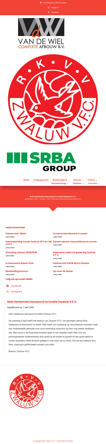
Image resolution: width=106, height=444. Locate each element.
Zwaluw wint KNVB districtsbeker (71, 263)
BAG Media (69, 441)
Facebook (16, 285)
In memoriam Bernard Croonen (70, 233)
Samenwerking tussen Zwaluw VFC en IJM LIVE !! (29, 243)
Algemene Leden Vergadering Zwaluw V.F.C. (74, 254)
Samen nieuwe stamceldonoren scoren (75, 241)
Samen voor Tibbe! (16, 233)
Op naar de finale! (63, 271)
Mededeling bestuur (17, 271)
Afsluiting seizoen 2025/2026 (21, 252)
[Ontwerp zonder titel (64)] (53, 54)
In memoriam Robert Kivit (20, 263)
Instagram (16, 291)
